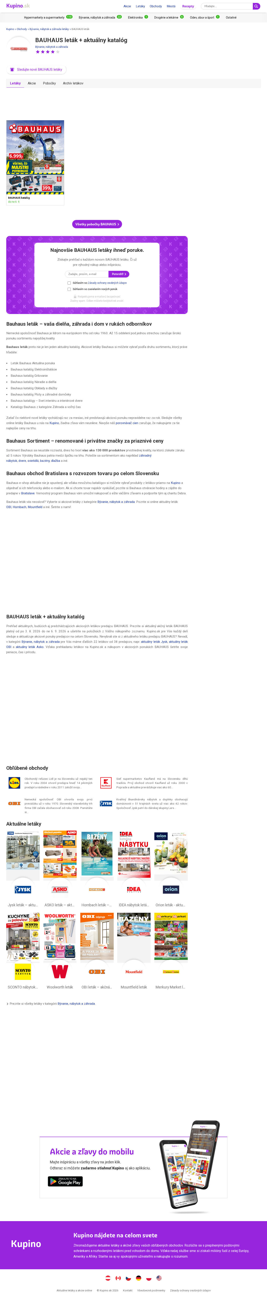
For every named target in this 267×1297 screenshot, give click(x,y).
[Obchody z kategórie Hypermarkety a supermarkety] (48, 17)
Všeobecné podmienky (151, 1290)
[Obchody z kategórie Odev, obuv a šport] (205, 17)
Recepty (188, 6)
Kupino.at (108, 1279)
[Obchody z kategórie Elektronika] (138, 17)
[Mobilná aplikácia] (65, 1182)
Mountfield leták (134, 952)
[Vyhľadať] (256, 6)
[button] (37, 51)
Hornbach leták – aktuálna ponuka (97, 870)
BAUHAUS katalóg (35, 162)
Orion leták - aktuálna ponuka (171, 870)
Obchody (156, 6)
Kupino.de (139, 1279)
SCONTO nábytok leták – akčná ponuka (23, 952)
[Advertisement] (97, 102)
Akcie (127, 6)
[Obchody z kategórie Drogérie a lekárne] (169, 17)
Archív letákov (73, 83)
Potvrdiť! (118, 274)
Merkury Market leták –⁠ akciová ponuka (171, 952)
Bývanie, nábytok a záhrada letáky (49, 29)
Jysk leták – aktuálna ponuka (23, 870)
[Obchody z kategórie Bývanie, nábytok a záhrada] (100, 17)
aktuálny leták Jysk (154, 642)
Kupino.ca (118, 1279)
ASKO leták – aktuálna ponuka (60, 870)
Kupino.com (159, 1279)
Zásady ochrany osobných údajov (107, 282)
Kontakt (127, 1290)
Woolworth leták (60, 952)
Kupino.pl (149, 1279)
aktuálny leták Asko (30, 647)
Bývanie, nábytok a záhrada (51, 46)
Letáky (140, 6)
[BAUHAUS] (18, 49)
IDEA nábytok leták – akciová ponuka (134, 870)
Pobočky (49, 83)
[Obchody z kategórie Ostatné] (231, 17)
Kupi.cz (128, 1279)
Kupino (10, 29)
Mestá (171, 6)
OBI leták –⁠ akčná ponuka (97, 952)
